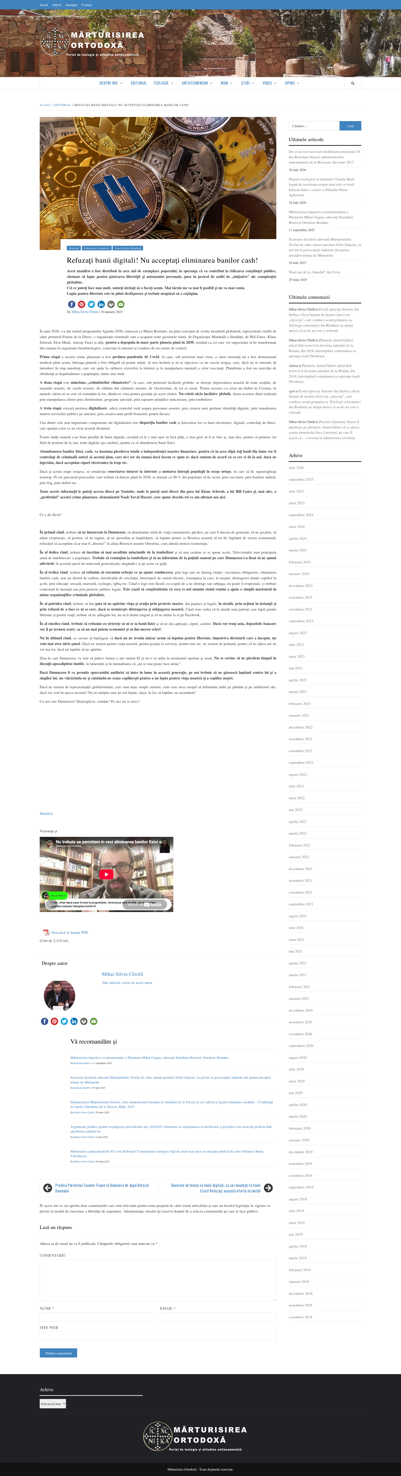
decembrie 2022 (301, 727)
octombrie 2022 (300, 750)
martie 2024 (298, 550)
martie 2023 (298, 691)
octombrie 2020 (300, 1033)
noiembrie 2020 (300, 1022)
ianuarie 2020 (299, 1140)
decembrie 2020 (301, 1010)
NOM (224, 83)
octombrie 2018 (300, 1317)
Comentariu (53, 1255)
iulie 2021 (296, 927)
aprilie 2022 (298, 821)
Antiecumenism (195, 83)
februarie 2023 (300, 703)
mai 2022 (296, 809)
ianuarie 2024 (299, 573)
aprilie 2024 (298, 538)
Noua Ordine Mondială (128, 248)
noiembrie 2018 (300, 1305)
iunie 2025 (297, 502)
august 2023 (298, 632)
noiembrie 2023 (300, 597)
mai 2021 (296, 951)
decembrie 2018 (301, 1293)
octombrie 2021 (300, 892)
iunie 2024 (297, 526)
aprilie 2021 (298, 963)
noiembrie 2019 (300, 1163)
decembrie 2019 (301, 1151)
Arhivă (56, 5)
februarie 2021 (300, 986)
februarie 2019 (300, 1269)
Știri (245, 83)
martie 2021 (298, 974)
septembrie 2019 (301, 1187)
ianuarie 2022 (299, 856)
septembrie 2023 (301, 620)
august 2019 (298, 1199)
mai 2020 (296, 1092)
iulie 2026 (296, 467)
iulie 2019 (296, 1210)
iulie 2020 (296, 1069)
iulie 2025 (296, 491)
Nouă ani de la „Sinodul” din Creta (314, 272)
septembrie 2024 (301, 514)
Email (168, 1308)
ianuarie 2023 (299, 715)
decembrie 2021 (301, 868)
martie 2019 (298, 1258)
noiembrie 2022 (300, 738)
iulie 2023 (296, 644)
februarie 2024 (300, 562)
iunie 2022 (297, 798)
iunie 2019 (297, 1222)
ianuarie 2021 (299, 998)
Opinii (290, 83)
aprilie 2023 (298, 680)
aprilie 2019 (298, 1246)
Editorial (139, 83)
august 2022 (298, 774)
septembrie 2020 (301, 1045)
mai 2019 (296, 1234)
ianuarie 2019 (299, 1281)
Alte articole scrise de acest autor (127, 982)
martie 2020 (298, 1116)
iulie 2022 (296, 786)
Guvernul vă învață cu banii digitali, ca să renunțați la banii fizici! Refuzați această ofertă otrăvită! (216, 1187)
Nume (47, 1308)
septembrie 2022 (301, 762)
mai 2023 (296, 668)
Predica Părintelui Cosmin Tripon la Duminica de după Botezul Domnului (102, 1187)
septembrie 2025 (301, 479)
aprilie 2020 (298, 1104)
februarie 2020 (300, 1128)
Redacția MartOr (82, 1063)
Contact (86, 5)
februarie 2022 (300, 845)
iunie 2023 (297, 656)
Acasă (44, 5)
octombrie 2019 (300, 1175)
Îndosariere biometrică (97, 248)
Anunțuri (71, 5)
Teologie (161, 83)
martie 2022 (298, 833)
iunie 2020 (297, 1081)
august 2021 (298, 915)
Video (267, 83)
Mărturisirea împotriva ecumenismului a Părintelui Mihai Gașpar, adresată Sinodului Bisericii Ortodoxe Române (149, 1057)
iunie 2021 (297, 939)
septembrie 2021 (301, 904)
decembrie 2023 (301, 585)
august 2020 (298, 1057)
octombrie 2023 (300, 609)
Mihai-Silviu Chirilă (85, 311)
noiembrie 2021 (300, 880)
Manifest (46, 813)
